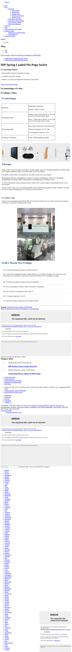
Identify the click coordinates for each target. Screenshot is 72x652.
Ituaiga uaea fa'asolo (18, 15)
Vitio (5, 27)
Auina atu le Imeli (6, 410)
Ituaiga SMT (16, 10)
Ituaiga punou (16, 14)
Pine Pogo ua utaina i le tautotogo (27, 407)
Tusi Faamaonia (13, 34)
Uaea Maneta (57, 407)
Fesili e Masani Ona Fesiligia (13, 29)
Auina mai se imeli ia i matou (9, 84)
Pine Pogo (11, 9)
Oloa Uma (65, 407)
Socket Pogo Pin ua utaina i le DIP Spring (19, 307)
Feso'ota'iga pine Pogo (15, 19)
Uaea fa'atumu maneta (14, 22)
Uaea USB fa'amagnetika (44, 407)
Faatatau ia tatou (9, 31)
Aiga (5, 5)
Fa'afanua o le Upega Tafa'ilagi (39, 405)
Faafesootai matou (9, 36)
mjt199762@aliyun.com (14, 412)
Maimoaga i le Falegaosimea (16, 32)
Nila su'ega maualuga (14, 24)
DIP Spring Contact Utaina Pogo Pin (22, 366)
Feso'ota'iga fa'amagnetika (16, 21)
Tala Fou (7, 26)
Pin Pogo (13, 407)
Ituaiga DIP (15, 12)
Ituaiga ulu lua (16, 17)
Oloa (5, 7)
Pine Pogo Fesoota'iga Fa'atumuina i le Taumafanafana (23, 309)
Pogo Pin (52, 405)
